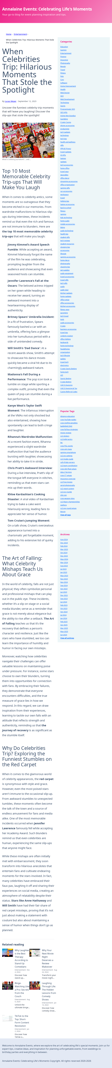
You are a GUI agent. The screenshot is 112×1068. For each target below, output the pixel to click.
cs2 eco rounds (66, 492)
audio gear (64, 290)
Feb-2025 (63, 622)
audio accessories (67, 323)
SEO (62, 96)
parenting (64, 313)
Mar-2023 (64, 549)
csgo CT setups (66, 475)
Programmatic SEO (67, 109)
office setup (64, 300)
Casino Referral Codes (68, 392)
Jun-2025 (63, 635)
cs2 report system (67, 488)
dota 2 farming (66, 472)
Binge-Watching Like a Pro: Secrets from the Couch (22, 990)
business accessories (68, 329)
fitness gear (64, 309)
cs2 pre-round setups (68, 508)
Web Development (67, 99)
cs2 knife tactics (66, 439)
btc (61, 442)
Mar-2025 (64, 628)
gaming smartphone (68, 452)
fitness (62, 211)
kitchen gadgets (66, 293)
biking (62, 227)
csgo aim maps (66, 449)
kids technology (66, 217)
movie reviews (65, 433)
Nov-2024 (64, 582)
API (61, 375)
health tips (64, 234)
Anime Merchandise (68, 116)
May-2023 (64, 576)
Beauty (63, 66)
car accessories (66, 191)
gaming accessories (68, 257)
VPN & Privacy (65, 148)
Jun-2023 (63, 592)
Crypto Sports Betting (68, 369)
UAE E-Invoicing (66, 385)
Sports (62, 106)
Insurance (64, 60)
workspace (64, 194)
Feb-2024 (63, 546)
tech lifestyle (65, 355)
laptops (63, 158)
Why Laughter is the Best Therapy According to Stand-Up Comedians (22, 958)
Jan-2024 (63, 618)
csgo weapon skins (67, 498)
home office (64, 168)
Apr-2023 (63, 589)
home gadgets (65, 296)
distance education (67, 416)
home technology (66, 346)
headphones (65, 349)
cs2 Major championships (70, 502)
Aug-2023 (64, 566)
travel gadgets (65, 152)
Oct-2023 (63, 608)
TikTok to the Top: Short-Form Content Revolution (22, 1020)
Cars (62, 79)
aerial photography (67, 485)
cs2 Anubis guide (66, 459)
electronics (64, 365)
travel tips (64, 332)
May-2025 (64, 631)
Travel (62, 70)
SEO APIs (63, 112)
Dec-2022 (64, 595)
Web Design (65, 93)
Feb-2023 (63, 605)
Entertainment (20, 34)
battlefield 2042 (66, 426)
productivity (64, 129)
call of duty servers (67, 462)
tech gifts (63, 283)
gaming (63, 214)
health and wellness (67, 142)
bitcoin (62, 511)
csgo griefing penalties (69, 423)
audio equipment (66, 273)
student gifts (65, 237)
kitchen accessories (67, 306)
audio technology (66, 231)
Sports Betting (65, 378)
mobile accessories (67, 224)
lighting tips (64, 201)
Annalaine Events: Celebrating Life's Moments (47, 9)
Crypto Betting (65, 382)
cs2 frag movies (66, 482)
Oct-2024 (63, 553)
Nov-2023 (64, 579)
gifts (62, 145)
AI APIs (63, 155)
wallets (63, 359)
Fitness (63, 73)
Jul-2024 (63, 615)
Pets (62, 76)
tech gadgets (65, 132)
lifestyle (63, 254)
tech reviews (65, 240)
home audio (64, 221)
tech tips (63, 139)
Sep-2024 (64, 585)
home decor (65, 260)
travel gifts (64, 280)
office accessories (67, 303)
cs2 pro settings (66, 456)
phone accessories (67, 125)
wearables (64, 175)
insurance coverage (67, 479)
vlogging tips (65, 247)
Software (63, 83)
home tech (64, 372)
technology (64, 135)
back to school (65, 208)
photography (65, 263)
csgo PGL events (66, 446)
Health (62, 89)
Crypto (62, 326)
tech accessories (66, 165)
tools (62, 319)
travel (62, 198)
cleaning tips (65, 267)
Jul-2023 (63, 569)
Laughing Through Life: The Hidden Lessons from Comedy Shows (49, 991)
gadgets (63, 162)
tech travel (64, 316)
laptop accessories (67, 204)
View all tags (65, 515)
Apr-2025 (63, 625)
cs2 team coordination (68, 465)
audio (62, 286)
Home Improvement (68, 86)
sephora (63, 505)
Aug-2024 (64, 539)
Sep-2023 (64, 599)
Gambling (64, 119)
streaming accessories (69, 181)
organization (65, 352)
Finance (63, 56)
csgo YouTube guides (68, 419)
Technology (64, 102)
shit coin (63, 495)
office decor (64, 178)
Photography (65, 63)
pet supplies (65, 270)
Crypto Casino (65, 122)
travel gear (64, 171)
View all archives (67, 638)
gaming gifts (65, 188)
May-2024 (64, 559)
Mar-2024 (64, 562)
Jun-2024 (63, 602)
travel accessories (67, 277)
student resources (67, 244)
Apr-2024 (63, 612)
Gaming (63, 50)
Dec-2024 (64, 543)
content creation (66, 336)
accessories (64, 250)
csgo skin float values (68, 469)
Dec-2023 (64, 556)
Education (64, 47)
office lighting (65, 339)
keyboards (64, 342)
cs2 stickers (64, 436)
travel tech (64, 362)
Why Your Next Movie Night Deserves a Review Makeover (48, 958)
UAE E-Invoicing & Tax (68, 388)
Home (8, 34)
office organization (67, 185)
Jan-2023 (63, 572)
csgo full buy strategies (69, 429)
